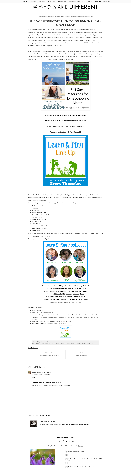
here (51, 424)
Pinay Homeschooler (57, 296)
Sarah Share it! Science (38, 382)
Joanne (34, 372)
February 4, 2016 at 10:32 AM (53, 382)
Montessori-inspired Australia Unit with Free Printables (81, 466)
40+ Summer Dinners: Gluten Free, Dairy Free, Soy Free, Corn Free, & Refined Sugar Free (85, 459)
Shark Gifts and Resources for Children (77, 463)
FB (66, 288)
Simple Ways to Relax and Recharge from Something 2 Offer (65, 126)
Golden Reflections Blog (58, 299)
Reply (33, 377)
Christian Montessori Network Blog (52, 286)
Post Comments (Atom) (43, 415)
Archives (66, 437)
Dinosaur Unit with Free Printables (76, 451)
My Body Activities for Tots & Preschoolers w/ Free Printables (82, 455)
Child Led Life (58, 294)
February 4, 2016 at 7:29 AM (43, 372)
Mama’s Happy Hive (58, 288)
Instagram (78, 288)
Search (72, 437)
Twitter (84, 288)
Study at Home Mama (58, 291)
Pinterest (86, 286)
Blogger (80, 446)
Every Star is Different (64, 302)
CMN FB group (78, 286)
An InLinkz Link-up (33, 348)
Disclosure (60, 437)
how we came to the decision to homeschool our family (75, 424)
